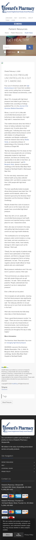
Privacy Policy (6, 471)
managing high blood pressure (16, 343)
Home (7, 33)
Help (15, 18)
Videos (22, 52)
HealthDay (15, 384)
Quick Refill (22, 18)
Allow (8, 535)
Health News (11, 52)
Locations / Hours (7, 468)
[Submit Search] (29, 47)
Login (13, 20)
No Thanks (18, 534)
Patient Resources (16, 33)
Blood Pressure (6, 402)
